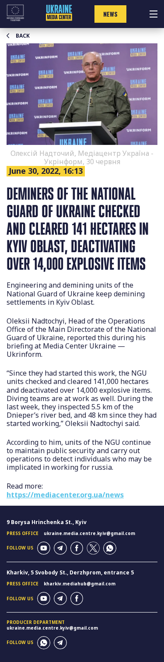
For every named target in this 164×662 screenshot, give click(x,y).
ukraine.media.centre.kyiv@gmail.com (89, 533)
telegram (60, 548)
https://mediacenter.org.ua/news (65, 495)
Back (23, 35)
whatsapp (109, 548)
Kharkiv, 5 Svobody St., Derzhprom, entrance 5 (70, 572)
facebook (77, 548)
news (110, 13)
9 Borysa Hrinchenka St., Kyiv (47, 522)
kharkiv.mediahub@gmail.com (79, 584)
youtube (43, 548)
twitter (93, 548)
